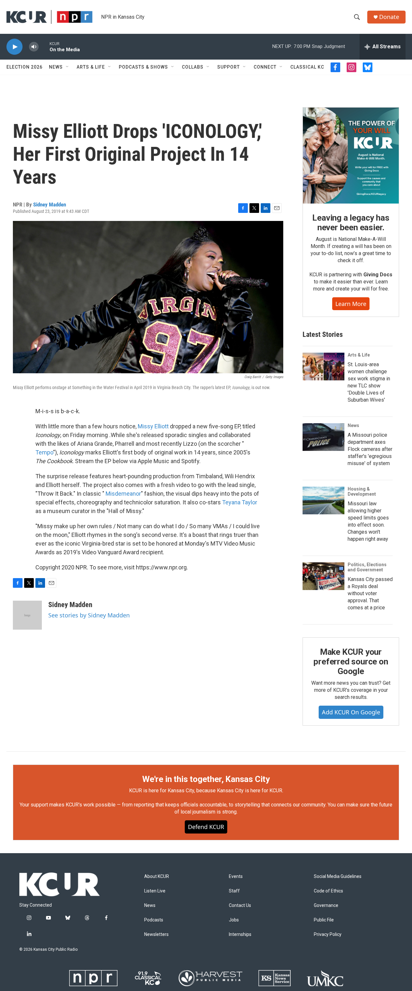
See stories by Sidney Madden (89, 615)
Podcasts (153, 920)
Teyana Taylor (239, 502)
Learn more (350, 304)
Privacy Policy (328, 934)
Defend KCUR (206, 827)
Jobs (234, 920)
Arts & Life (91, 67)
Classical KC (307, 67)
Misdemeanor (123, 493)
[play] (14, 47)
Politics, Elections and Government (367, 567)
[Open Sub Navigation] (67, 67)
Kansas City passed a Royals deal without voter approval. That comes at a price (370, 593)
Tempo (44, 452)
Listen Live (154, 891)
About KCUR (156, 876)
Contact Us (240, 905)
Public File (324, 920)
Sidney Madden (49, 204)
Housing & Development (362, 491)
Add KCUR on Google (351, 712)
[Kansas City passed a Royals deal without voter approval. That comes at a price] (323, 576)
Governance (326, 905)
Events (236, 876)
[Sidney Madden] (27, 615)
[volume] (33, 47)
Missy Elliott (153, 426)
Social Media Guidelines (337, 876)
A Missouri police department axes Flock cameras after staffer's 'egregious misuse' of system (370, 449)
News (56, 67)
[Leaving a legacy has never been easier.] (351, 156)
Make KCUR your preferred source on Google (351, 661)
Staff (234, 891)
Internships (240, 934)
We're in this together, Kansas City (206, 779)
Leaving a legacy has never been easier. (350, 222)
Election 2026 (24, 67)
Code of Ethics (328, 891)
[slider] (44, 46)
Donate (389, 17)
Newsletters (156, 934)
